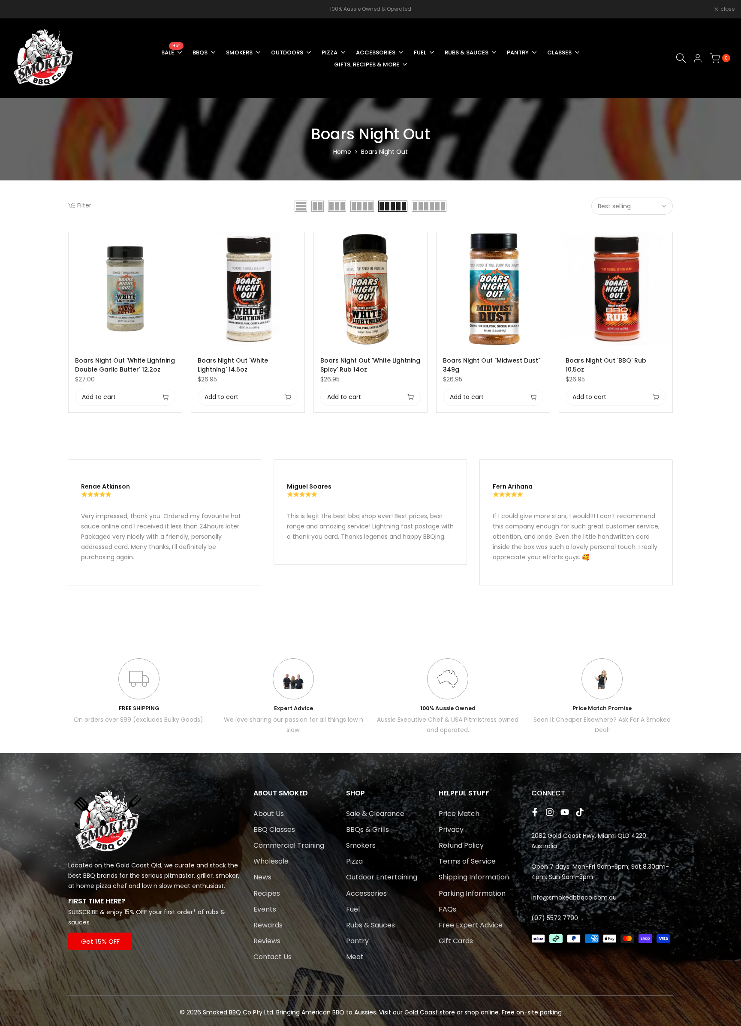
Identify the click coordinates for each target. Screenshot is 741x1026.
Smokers (361, 845)
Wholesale (271, 861)
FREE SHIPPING (139, 708)
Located (80, 865)
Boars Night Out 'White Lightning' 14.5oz (233, 365)
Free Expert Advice (471, 925)
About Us (268, 814)
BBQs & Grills (367, 829)
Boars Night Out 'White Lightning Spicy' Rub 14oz (370, 365)
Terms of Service (467, 861)
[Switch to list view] (301, 206)
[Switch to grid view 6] (429, 206)
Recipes (266, 893)
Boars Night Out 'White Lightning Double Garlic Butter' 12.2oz (125, 365)
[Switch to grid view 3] (337, 206)
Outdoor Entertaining (381, 877)
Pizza (354, 861)
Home (342, 151)
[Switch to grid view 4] (362, 206)
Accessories (366, 893)
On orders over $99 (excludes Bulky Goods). (139, 719)
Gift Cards (456, 941)
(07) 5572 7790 (554, 918)
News (262, 877)
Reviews (266, 941)
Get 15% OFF (100, 941)
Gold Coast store (429, 1012)
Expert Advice (293, 708)
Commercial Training (288, 845)
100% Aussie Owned (448, 708)
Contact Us (272, 957)
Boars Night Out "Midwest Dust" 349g (491, 365)
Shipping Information (474, 877)
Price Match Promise (602, 708)
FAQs (447, 909)
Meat (355, 957)
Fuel (353, 909)
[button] (177, 243)
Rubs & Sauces (370, 925)
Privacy (451, 829)
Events (264, 909)
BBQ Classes (274, 829)
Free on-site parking (532, 1012)
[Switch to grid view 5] (392, 206)
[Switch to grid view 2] (317, 206)
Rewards (268, 925)
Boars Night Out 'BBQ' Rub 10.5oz (606, 365)
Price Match (459, 814)
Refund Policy (461, 845)
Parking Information (472, 893)
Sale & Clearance (375, 814)
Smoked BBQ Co (227, 1012)
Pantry (357, 941)
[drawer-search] (681, 58)
